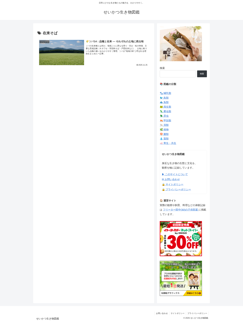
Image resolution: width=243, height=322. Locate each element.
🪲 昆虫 (164, 116)
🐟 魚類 (164, 102)
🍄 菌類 (164, 134)
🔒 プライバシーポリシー (176, 189)
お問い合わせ (162, 313)
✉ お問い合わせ (171, 179)
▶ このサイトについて (175, 174)
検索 (162, 68)
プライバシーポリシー (197, 313)
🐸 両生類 (165, 106)
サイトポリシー (177, 313)
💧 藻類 (164, 138)
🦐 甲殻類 (165, 120)
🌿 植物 (164, 129)
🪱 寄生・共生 (168, 143)
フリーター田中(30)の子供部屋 (181, 209)
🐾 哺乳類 (165, 93)
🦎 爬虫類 (165, 111)
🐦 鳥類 (164, 97)
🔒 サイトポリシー (172, 184)
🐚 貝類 (164, 125)
